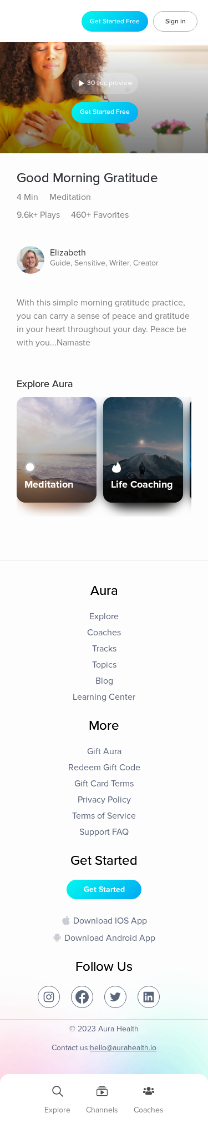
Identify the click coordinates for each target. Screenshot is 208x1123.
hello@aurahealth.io (123, 1047)
